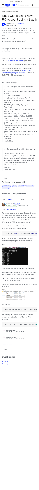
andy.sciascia (10, 24)
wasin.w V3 (10, 204)
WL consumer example (15, 61)
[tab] (6, 193)
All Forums (5, 361)
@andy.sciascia (11, 209)
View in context (7, 345)
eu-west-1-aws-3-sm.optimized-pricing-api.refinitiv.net (17, 71)
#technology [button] (6, 188)
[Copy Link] (15, 25)
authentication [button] (6, 185)
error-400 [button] (21, 185)
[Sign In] (36, 5)
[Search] (33, 5)
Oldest (10, 199)
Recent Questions (7, 364)
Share (4, 178)
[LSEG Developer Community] (17, 5)
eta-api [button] (14, 185)
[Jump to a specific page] (35, 199)
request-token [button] (30, 185)
